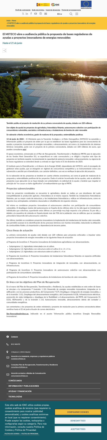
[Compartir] (5, 50)
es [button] (58, 14)
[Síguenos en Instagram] (40, 13)
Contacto (14, 336)
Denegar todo (77, 420)
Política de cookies (12, 434)
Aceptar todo (78, 429)
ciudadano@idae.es (18, 358)
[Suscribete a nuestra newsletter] (45, 13)
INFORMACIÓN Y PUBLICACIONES (23, 386)
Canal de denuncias (53, 10)
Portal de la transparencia (71, 10)
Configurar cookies (78, 412)
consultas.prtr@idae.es (19, 367)
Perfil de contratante (23, 10)
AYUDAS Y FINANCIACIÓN (19, 391)
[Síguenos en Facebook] (31, 13)
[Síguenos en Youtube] (35, 13)
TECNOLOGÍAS (15, 396)
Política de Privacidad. (29, 434)
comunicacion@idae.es (19, 375)
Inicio (8, 21)
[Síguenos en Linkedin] (26, 13)
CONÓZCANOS (15, 380)
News (14, 21)
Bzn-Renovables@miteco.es (17, 314)
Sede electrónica (38, 10)
